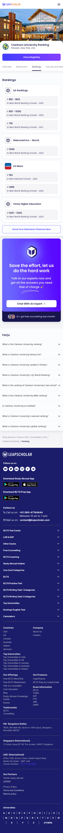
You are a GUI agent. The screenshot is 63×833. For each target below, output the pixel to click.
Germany (7, 649)
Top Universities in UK (13, 660)
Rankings (36, 66)
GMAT (36, 704)
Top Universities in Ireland (15, 669)
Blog (5, 692)
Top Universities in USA (14, 657)
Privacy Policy (10, 786)
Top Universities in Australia (16, 666)
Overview (6, 66)
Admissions (21, 66)
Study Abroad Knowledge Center (15, 697)
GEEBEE (7, 781)
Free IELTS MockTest (13, 678)
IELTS (6, 710)
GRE (35, 702)
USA (5, 631)
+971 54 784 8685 (27, 764)
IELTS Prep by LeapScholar (46, 682)
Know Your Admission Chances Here (31, 229)
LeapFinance (39, 678)
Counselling (8, 713)
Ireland (6, 645)
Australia (7, 642)
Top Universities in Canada (16, 663)
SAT (35, 696)
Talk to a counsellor (12, 685)
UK (4, 635)
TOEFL (36, 693)
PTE (35, 699)
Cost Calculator (10, 689)
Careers (36, 635)
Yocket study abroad (13, 778)
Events (6, 702)
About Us (37, 631)
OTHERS (48, 822)
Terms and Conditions (13, 790)
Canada (7, 638)
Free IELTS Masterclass (14, 682)
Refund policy (9, 794)
